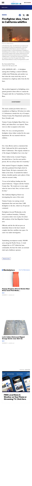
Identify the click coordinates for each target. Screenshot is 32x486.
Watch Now (27, 2)
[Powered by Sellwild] (27, 369)
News (4, 15)
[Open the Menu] (2, 2)
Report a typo (6, 258)
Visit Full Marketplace (24, 270)
